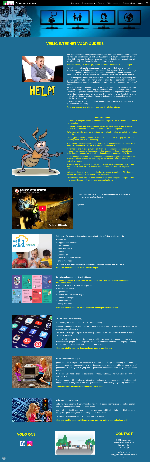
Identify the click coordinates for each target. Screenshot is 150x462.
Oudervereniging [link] (129, 3)
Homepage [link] (75, 3)
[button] (147, 3)
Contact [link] (140, 3)
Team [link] (100, 3)
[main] (75, 43)
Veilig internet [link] (113, 3)
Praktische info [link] (87, 3)
